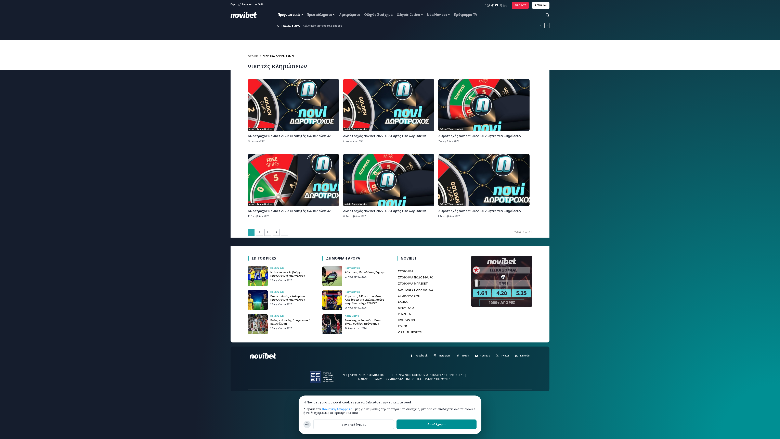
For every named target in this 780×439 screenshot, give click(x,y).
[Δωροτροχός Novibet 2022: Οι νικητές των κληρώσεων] (388, 105)
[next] (546, 25)
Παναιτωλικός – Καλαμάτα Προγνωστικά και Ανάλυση (287, 297)
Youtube (485, 355)
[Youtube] (476, 355)
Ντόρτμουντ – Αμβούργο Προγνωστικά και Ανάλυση (335, 25)
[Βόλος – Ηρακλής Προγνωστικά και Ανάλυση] (258, 324)
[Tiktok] (457, 355)
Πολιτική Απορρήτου (338, 409)
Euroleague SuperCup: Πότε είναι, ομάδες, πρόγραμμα (363, 321)
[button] (543, 15)
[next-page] (284, 232)
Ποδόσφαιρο (277, 267)
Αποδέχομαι (436, 424)
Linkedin (525, 355)
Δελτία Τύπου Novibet (260, 129)
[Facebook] (411, 355)
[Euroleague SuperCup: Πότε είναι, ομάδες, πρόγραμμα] (332, 324)
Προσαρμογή (307, 424)
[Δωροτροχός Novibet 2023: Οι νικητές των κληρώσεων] (293, 105)
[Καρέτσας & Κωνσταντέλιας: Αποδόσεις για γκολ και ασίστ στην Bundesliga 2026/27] (332, 300)
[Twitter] (497, 355)
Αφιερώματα (352, 315)
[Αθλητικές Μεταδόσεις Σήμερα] (332, 276)
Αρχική (253, 56)
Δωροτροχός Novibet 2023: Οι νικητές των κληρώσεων (289, 136)
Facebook (422, 355)
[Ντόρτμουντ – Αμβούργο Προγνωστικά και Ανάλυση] (258, 276)
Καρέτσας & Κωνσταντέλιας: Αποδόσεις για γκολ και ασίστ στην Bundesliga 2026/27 (364, 299)
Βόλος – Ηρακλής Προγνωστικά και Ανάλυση (290, 321)
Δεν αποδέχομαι (353, 425)
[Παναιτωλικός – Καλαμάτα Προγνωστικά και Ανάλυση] (258, 300)
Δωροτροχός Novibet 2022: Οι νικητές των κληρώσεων (384, 136)
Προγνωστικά (352, 267)
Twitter (505, 355)
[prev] (540, 25)
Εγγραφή (541, 5)
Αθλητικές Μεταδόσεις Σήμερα (365, 272)
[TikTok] (492, 5)
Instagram (445, 355)
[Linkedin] (505, 5)
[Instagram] (488, 5)
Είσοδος (520, 5)
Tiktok (465, 355)
